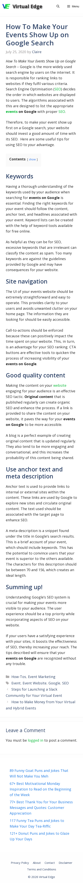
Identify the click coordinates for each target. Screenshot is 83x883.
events (12, 111)
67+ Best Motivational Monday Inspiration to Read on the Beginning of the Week (40, 789)
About (37, 863)
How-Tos (18, 676)
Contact (50, 863)
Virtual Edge (27, 6)
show (32, 159)
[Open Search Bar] (58, 6)
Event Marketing (41, 676)
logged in (35, 740)
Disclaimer (65, 863)
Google (54, 683)
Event (16, 683)
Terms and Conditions (41, 869)
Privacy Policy (20, 863)
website (59, 385)
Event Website (35, 683)
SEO (57, 89)
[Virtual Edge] (6, 6)
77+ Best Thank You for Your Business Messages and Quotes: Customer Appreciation (41, 808)
